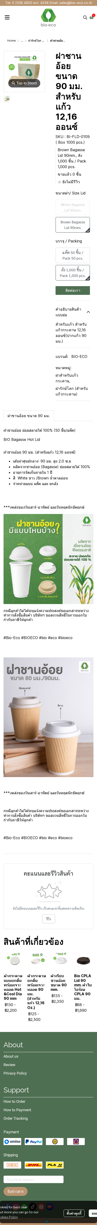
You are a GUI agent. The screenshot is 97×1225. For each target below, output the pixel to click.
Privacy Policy (15, 1073)
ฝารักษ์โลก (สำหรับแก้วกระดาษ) (72, 391)
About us (11, 1056)
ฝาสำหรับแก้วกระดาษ (67, 378)
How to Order (14, 1101)
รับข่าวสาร (16, 1191)
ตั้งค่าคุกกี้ (74, 1213)
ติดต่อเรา (72, 290)
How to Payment (17, 1110)
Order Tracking (16, 1118)
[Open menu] (7, 17)
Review (9, 1065)
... (22, 40)
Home (11, 40)
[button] (85, 17)
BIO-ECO (79, 356)
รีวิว (48, 919)
